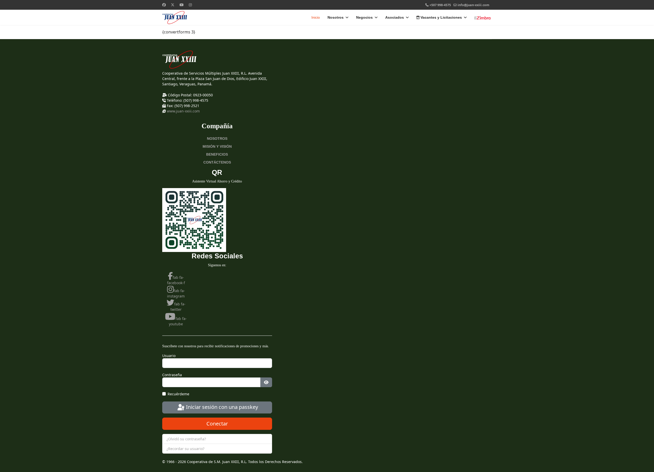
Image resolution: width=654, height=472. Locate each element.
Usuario (169, 355)
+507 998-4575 (440, 5)
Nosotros (336, 17)
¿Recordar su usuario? (185, 448)
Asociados (394, 17)
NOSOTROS (217, 138)
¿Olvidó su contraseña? (186, 438)
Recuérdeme (178, 394)
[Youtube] (182, 4)
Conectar (217, 423)
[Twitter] (172, 4)
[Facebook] (164, 4)
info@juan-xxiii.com (473, 5)
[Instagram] (190, 4)
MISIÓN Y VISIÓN (217, 146)
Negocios (364, 17)
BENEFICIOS (217, 154)
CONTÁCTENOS (217, 162)
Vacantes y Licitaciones (440, 17)
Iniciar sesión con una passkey (221, 407)
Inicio (315, 17)
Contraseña (172, 374)
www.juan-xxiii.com (183, 111)
